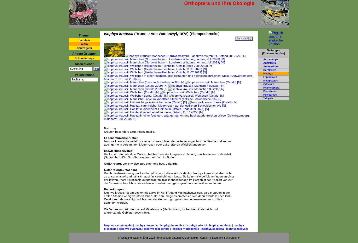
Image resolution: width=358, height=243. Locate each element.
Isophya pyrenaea (130, 228)
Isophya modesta (220, 225)
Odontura (268, 84)
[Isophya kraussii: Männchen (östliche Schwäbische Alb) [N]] (144, 82)
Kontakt (204, 237)
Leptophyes (270, 77)
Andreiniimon (271, 66)
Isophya (268, 73)
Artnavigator (84, 48)
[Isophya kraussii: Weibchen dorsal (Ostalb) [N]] (136, 95)
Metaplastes (270, 80)
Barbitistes (269, 70)
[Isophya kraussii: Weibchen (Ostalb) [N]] (131, 92)
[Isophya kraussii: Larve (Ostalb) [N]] (212, 102)
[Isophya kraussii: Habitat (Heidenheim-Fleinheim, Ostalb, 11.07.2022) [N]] (153, 112)
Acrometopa (270, 59)
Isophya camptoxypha (118, 225)
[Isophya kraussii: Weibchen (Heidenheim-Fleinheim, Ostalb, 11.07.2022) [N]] (155, 69)
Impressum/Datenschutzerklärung (177, 237)
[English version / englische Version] (273, 44)
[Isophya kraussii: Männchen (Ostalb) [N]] (213, 82)
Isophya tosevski (237, 228)
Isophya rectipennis (156, 228)
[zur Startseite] (83, 23)
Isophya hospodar (146, 225)
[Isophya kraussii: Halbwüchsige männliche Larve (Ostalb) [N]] (145, 102)
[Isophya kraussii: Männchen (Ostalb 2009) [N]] (135, 85)
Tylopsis (268, 98)
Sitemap (216, 237)
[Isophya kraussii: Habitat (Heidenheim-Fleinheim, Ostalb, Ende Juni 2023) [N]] (156, 109)
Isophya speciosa (212, 228)
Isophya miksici (196, 225)
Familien (84, 40)
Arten (84, 44)
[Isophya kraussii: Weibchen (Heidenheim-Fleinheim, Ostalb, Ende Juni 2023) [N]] (158, 65)
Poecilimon (269, 91)
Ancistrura (269, 63)
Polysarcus (270, 94)
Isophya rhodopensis (185, 228)
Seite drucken (232, 237)
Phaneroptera (271, 87)
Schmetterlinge (84, 58)
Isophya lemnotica (172, 225)
